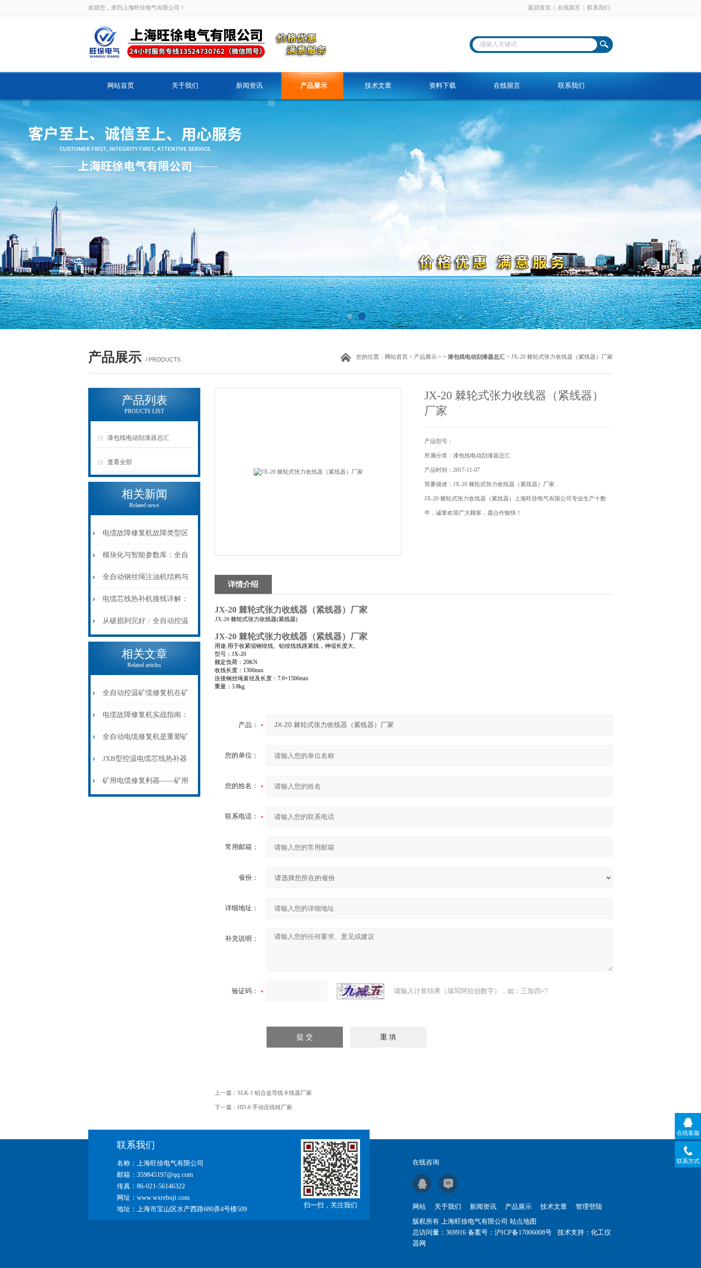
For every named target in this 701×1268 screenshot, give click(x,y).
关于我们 (185, 85)
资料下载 (442, 85)
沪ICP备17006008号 (523, 1232)
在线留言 (568, 7)
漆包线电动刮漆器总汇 (138, 437)
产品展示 (313, 85)
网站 (419, 1206)
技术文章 (378, 85)
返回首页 (539, 7)
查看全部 (119, 462)
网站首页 (120, 85)
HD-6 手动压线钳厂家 (264, 1107)
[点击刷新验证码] (360, 991)
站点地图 (523, 1221)
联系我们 (598, 7)
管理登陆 (589, 1206)
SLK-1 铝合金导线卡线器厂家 (274, 1093)
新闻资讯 (249, 85)
